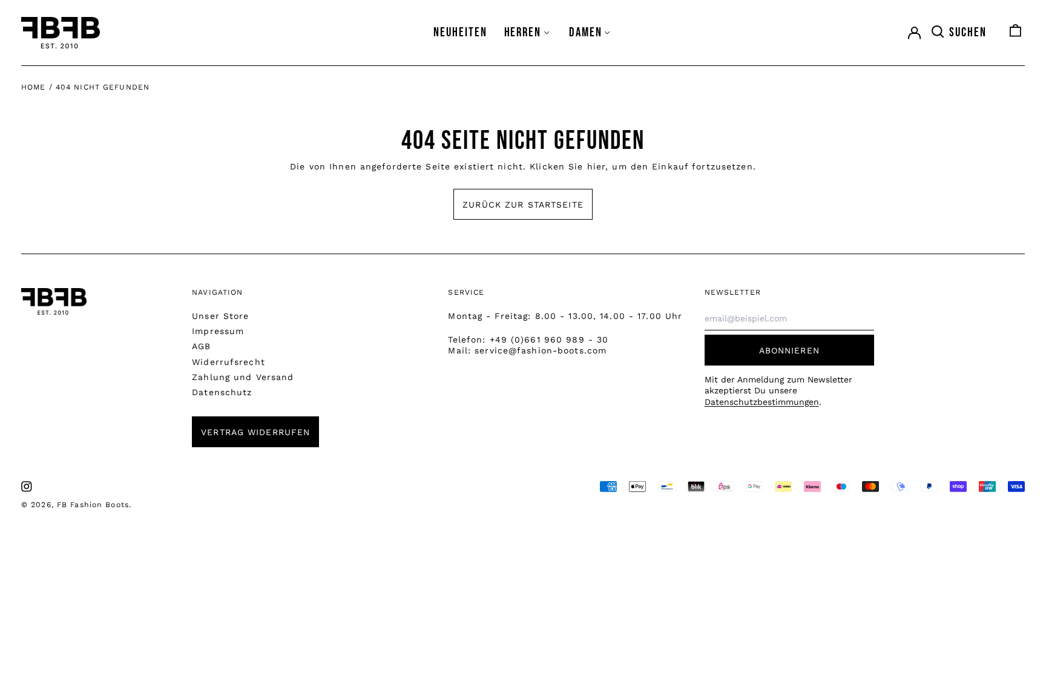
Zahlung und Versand (243, 377)
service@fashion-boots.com (541, 350)
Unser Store (220, 316)
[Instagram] (26, 486)
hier (596, 166)
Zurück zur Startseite (523, 204)
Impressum (218, 331)
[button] (958, 32)
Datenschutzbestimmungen (762, 402)
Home (33, 87)
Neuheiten (460, 32)
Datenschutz (222, 392)
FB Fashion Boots (93, 504)
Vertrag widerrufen (255, 432)
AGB (201, 346)
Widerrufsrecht (228, 362)
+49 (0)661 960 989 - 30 (549, 339)
